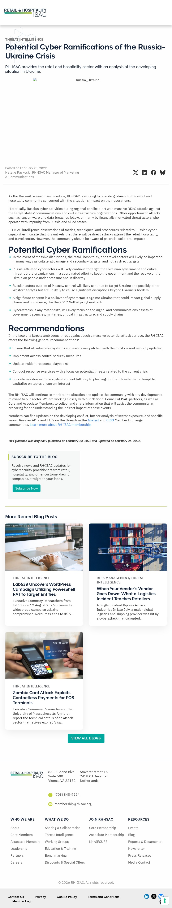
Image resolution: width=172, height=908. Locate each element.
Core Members (21, 835)
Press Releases (139, 855)
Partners (17, 855)
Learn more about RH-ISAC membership (60, 424)
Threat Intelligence (24, 40)
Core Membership (102, 828)
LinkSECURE (98, 841)
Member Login (22, 901)
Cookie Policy (67, 897)
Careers (16, 862)
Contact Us (16, 897)
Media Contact (139, 862)
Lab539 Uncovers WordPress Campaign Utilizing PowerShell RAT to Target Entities (44, 589)
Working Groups (57, 841)
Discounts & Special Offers (65, 862)
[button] (135, 172)
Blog (131, 835)
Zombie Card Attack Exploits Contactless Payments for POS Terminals (43, 697)
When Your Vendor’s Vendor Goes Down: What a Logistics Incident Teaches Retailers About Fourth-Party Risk (126, 596)
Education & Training (60, 848)
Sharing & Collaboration (63, 828)
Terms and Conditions (104, 897)
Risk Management (113, 578)
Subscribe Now (26, 488)
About (15, 828)
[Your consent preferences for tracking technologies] (165, 901)
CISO (110, 420)
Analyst (93, 420)
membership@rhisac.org (73, 804)
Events (133, 828)
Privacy (40, 897)
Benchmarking (55, 855)
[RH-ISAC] (26, 774)
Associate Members (25, 841)
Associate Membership (106, 835)
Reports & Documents (145, 841)
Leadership (18, 848)
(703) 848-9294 (67, 794)
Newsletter (136, 848)
